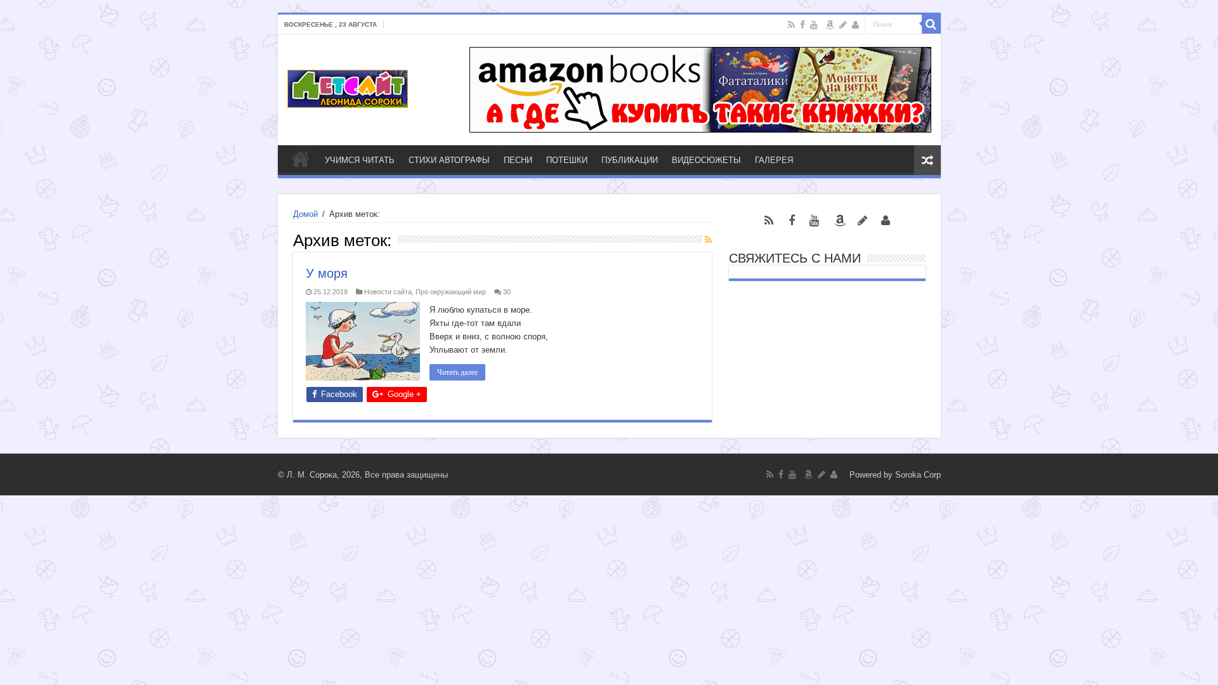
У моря (327, 273)
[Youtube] (814, 24)
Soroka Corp (918, 475)
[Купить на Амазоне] (829, 24)
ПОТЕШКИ (566, 160)
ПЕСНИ (518, 160)
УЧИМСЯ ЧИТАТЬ (360, 160)
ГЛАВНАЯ (300, 158)
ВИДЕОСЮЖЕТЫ (706, 160)
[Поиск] (931, 24)
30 (507, 292)
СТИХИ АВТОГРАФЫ (449, 160)
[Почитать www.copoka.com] (855, 24)
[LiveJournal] (843, 24)
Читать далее (457, 372)
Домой (305, 214)
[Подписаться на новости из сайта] (708, 240)
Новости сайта (388, 292)
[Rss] (791, 24)
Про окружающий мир (451, 292)
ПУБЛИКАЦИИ (629, 160)
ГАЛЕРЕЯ (774, 160)
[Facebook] (802, 24)
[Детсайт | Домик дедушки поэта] (347, 86)
